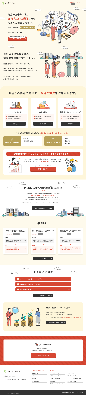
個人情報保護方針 (15, 393)
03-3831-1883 (76, 2)
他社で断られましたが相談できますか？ (30, 284)
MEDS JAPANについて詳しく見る (43, 208)
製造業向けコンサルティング (56, 384)
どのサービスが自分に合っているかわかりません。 (33, 279)
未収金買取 (52, 381)
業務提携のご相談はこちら (56, 322)
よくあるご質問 (35, 381)
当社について (35, 373)
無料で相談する (17, 38)
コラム (33, 376)
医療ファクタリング (55, 378)
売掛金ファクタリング (56, 376)
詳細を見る (16, 124)
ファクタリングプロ (54, 373)
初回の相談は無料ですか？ (26, 289)
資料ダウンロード (72, 375)
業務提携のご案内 (72, 381)
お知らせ (34, 378)
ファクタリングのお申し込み (74, 378)
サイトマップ (6, 393)
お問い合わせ (71, 373)
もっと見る (43, 258)
